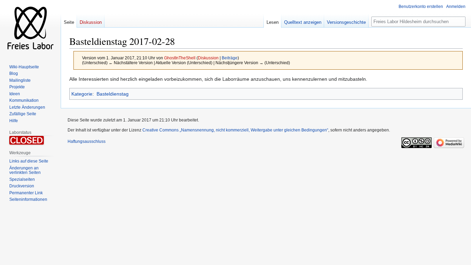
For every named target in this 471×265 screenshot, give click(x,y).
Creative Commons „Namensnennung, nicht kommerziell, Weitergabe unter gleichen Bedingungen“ (235, 130)
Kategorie (81, 94)
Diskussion (208, 58)
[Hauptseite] (30, 27)
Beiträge (230, 58)
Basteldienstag (113, 94)
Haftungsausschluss (87, 141)
